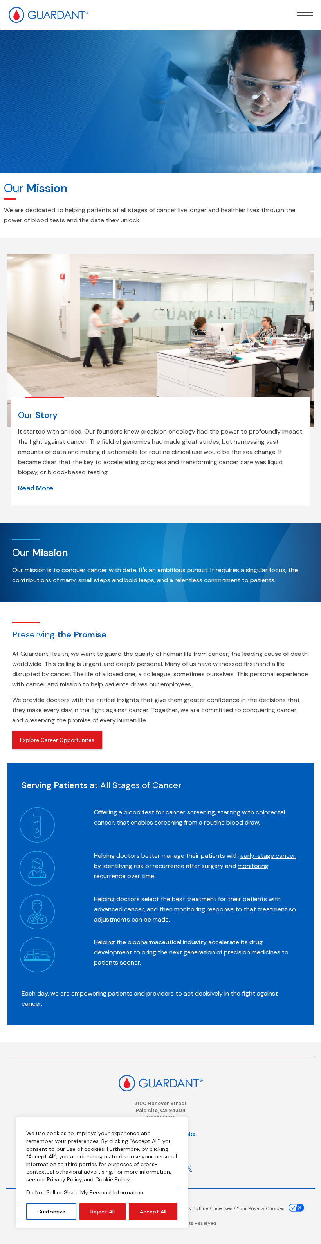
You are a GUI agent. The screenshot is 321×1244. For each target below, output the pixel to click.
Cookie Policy (112, 1179)
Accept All (153, 1211)
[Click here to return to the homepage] (160, 1082)
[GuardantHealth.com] (48, 11)
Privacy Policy (64, 1179)
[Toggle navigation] (305, 13)
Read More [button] (35, 488)
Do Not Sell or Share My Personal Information (84, 1192)
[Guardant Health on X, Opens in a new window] (188, 1168)
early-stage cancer (268, 856)
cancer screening (190, 812)
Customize (51, 1211)
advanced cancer (119, 909)
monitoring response (204, 909)
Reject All (102, 1211)
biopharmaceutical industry (167, 942)
